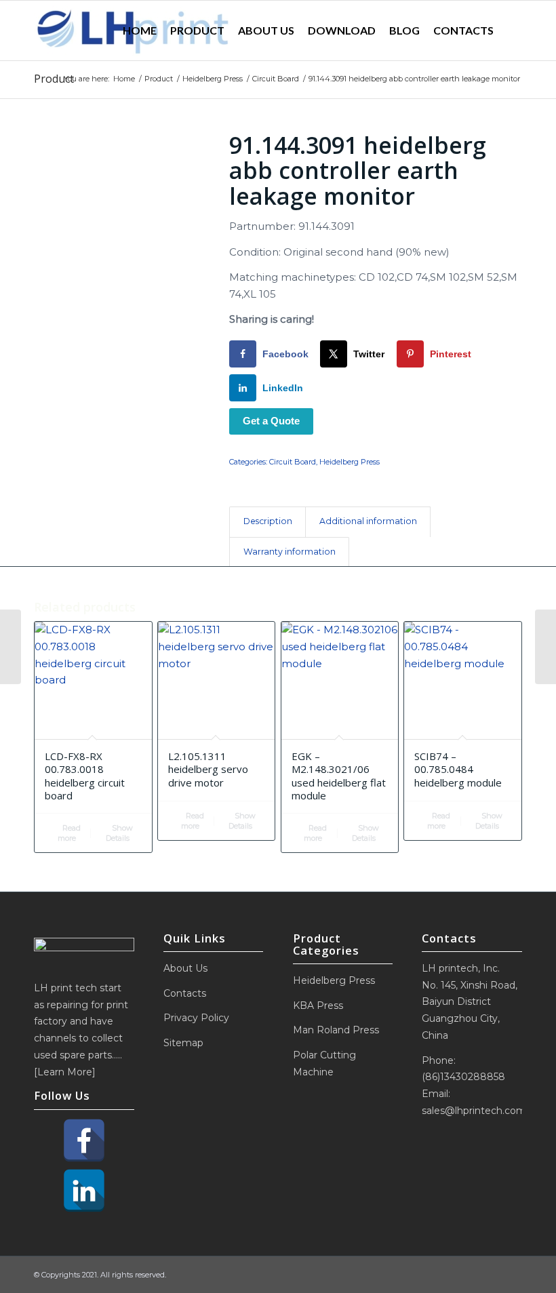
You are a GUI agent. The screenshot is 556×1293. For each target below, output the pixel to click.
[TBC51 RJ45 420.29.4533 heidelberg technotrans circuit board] (545, 647)
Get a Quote (271, 420)
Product (54, 78)
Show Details (119, 833)
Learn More (64, 1072)
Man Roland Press (336, 1030)
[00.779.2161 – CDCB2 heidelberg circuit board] (10, 647)
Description (267, 521)
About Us (185, 968)
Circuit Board (292, 461)
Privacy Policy (196, 1018)
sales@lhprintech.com (474, 1111)
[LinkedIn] (84, 1190)
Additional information (368, 521)
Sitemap (183, 1043)
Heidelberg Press (349, 461)
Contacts (184, 993)
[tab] (267, 521)
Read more (69, 833)
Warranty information (289, 551)
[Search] (511, 30)
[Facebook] (84, 1140)
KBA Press (318, 1005)
